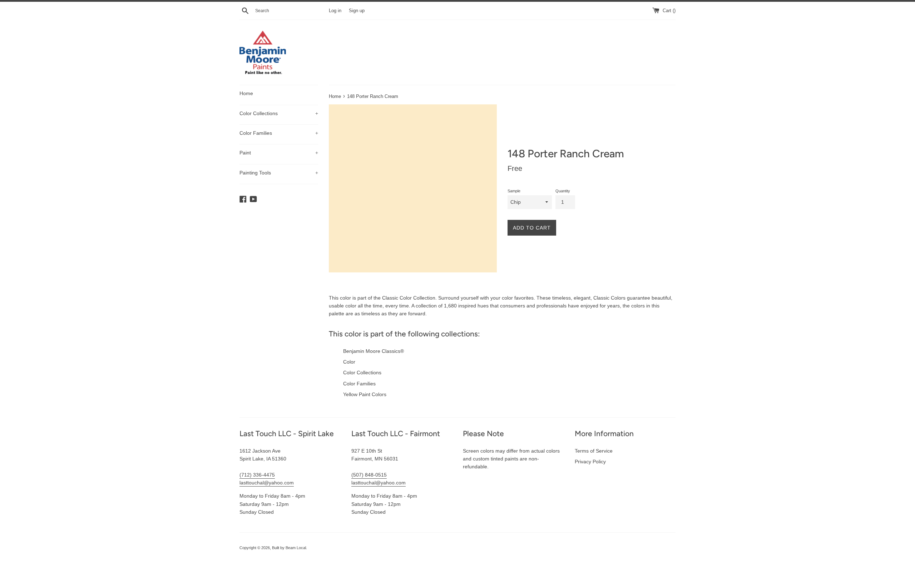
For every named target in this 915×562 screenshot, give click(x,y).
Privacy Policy (590, 461)
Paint (278, 153)
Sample (514, 191)
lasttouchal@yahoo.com (266, 482)
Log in (335, 10)
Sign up (357, 10)
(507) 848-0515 (369, 475)
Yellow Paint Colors (364, 394)
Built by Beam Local (289, 548)
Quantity (562, 191)
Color (349, 362)
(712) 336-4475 (257, 475)
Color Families (278, 133)
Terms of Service (594, 451)
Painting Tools (278, 173)
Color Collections (278, 113)
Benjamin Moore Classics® (373, 351)
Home (246, 93)
